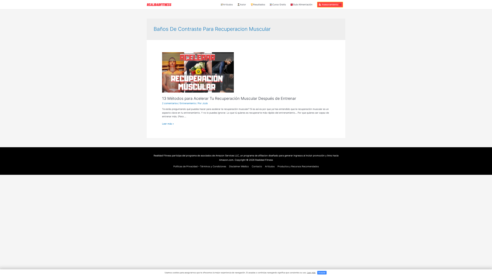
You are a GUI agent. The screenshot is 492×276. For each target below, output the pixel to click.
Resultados (259, 4)
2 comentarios (170, 103)
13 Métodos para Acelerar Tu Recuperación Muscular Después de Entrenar (229, 98)
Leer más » (168, 123)
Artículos (228, 4)
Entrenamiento (188, 103)
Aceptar (321, 272)
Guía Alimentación (302, 4)
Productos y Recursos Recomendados (298, 166)
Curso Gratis (279, 4)
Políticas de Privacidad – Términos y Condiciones (199, 166)
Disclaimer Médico (239, 166)
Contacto (257, 166)
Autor (243, 4)
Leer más (311, 272)
